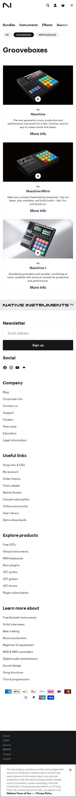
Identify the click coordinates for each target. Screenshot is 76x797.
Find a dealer (11, 485)
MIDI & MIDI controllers (18, 651)
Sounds (62, 24)
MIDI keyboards (47, 35)
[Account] (55, 5)
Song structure (13, 672)
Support (8, 412)
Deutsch (7, 745)
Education (9, 433)
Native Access (12, 492)
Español (7, 759)
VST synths (10, 572)
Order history (12, 478)
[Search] (48, 5)
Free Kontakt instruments (20, 617)
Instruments (28, 24)
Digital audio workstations (20, 658)
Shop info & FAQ (14, 465)
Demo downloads (14, 519)
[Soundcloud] (24, 367)
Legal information (15, 440)
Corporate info (13, 399)
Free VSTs (9, 544)
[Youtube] (17, 367)
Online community (15, 506)
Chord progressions (16, 679)
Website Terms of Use (19, 793)
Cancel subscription (16, 499)
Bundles (9, 24)
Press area (9, 426)
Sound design (12, 665)
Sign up (38, 345)
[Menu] (72, 5)
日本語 (6, 740)
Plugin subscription (16, 592)
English (6, 736)
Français (7, 754)
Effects (47, 24)
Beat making (11, 631)
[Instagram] (11, 367)
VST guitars (10, 578)
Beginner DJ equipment (18, 644)
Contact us (10, 405)
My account (11, 471)
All (7, 35)
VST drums (10, 585)
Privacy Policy (44, 793)
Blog (6, 392)
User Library (11, 513)
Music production (15, 638)
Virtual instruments (15, 551)
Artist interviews (14, 624)
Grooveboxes (23, 35)
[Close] (70, 770)
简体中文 (7, 750)
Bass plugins (11, 565)
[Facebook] (5, 367)
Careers (8, 419)
